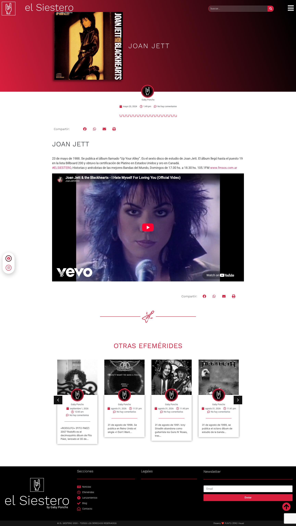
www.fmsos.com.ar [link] (223, 168)
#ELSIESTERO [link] (61, 168)
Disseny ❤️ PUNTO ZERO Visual (228, 523)
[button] (85, 129)
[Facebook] (8, 258)
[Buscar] (271, 8)
